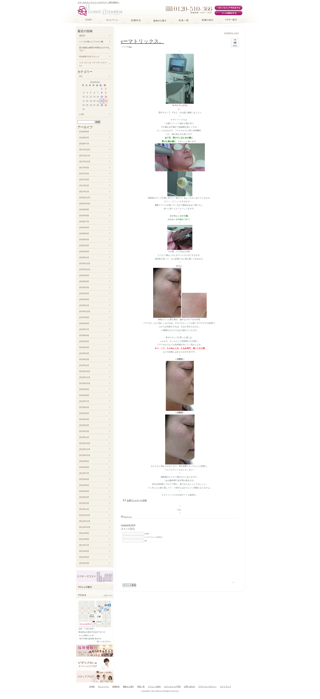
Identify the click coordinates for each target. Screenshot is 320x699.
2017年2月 (84, 185)
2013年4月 (84, 419)
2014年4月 (84, 347)
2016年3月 (84, 245)
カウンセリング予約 (172, 687)
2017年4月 (84, 173)
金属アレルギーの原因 (137, 500)
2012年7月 (84, 473)
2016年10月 (84, 203)
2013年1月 (84, 437)
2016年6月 (84, 227)
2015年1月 (84, 305)
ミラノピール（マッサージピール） (93, 64)
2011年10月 (84, 527)
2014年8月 (84, 323)
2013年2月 (84, 431)
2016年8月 (84, 215)
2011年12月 (84, 515)
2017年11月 (84, 155)
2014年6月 (84, 335)
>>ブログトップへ (231, 33)
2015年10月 (84, 269)
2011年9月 (84, 533)
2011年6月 (84, 551)
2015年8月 (84, 281)
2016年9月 (84, 209)
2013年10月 (84, 383)
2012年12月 (84, 443)
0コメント (128, 517)
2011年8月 (84, 539)
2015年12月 (84, 263)
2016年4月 (84, 239)
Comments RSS (128, 525)
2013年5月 (84, 413)
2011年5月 (84, 557)
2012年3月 (84, 497)
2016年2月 (84, 251)
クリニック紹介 (154, 687)
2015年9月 (84, 275)
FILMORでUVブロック (89, 56)
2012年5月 (84, 485)
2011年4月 (84, 563)
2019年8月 (84, 132)
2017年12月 (84, 149)
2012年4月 (84, 491)
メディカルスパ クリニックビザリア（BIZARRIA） (99, 2)
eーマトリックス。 (142, 41)
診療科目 (116, 687)
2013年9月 (84, 389)
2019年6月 (84, 138)
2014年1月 (84, 365)
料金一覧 (141, 687)
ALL (130, 47)
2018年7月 (84, 143)
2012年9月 (84, 461)
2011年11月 (84, 521)
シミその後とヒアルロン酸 (91, 41)
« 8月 (81, 114)
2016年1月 (84, 257)
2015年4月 (84, 293)
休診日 (82, 35)
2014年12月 (84, 311)
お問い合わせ (189, 687)
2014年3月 (84, 353)
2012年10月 (84, 455)
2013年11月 (84, 377)
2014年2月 (84, 359)
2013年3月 (84, 425)
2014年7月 (84, 329)
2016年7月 (84, 221)
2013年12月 (84, 371)
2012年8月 (84, 467)
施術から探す (128, 687)
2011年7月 (84, 545)
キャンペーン (103, 687)
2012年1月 (84, 509)
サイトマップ (225, 687)
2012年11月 (84, 449)
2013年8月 (84, 395)
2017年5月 (84, 167)
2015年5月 (84, 287)
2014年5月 (84, 341)
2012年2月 (84, 503)
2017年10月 (84, 161)
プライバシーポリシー (207, 687)
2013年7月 (84, 401)
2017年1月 (84, 191)
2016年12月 (84, 197)
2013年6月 (84, 407)
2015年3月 (84, 299)
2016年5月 (84, 233)
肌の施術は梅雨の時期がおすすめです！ (94, 49)
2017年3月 (84, 179)
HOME (92, 687)
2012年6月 (84, 479)
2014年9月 (84, 317)
